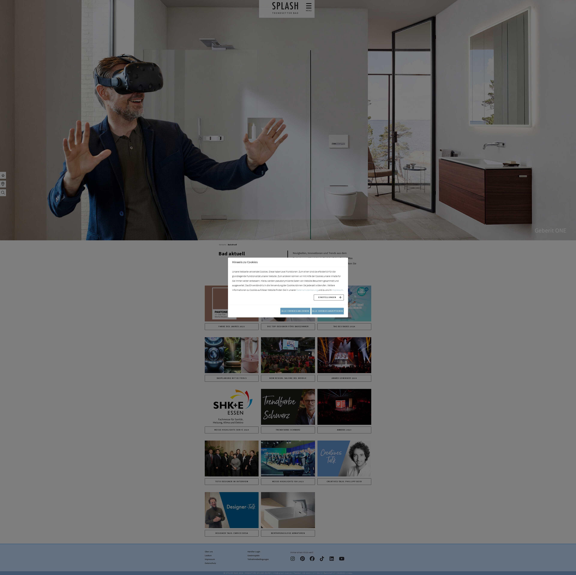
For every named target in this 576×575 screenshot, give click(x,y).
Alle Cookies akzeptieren (327, 311)
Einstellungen (327, 297)
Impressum (337, 289)
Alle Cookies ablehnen (295, 311)
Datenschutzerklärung (307, 289)
